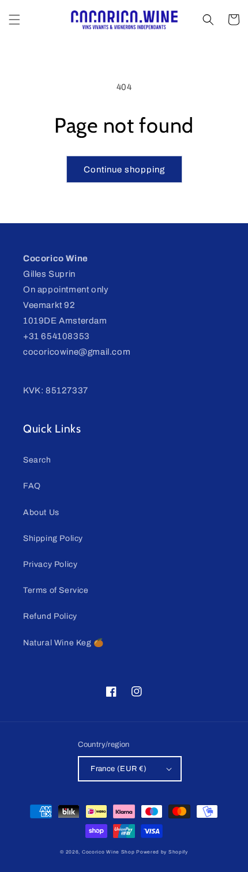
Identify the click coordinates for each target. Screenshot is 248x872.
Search (37, 460)
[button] (14, 19)
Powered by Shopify (162, 852)
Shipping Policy (53, 538)
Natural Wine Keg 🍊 (63, 642)
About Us (41, 512)
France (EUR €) (119, 769)
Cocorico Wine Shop (108, 852)
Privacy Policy (50, 564)
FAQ (32, 486)
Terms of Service (56, 590)
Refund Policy (50, 616)
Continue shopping (124, 169)
